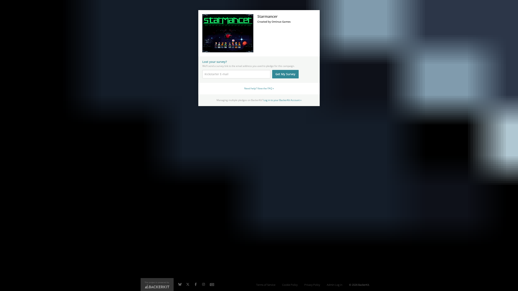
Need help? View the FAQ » (259, 88)
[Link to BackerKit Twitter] (187, 284)
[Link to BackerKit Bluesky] (180, 284)
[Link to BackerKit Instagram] (203, 284)
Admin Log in (334, 285)
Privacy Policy (312, 285)
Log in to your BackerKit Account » (282, 100)
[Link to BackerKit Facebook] (195, 284)
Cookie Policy (290, 285)
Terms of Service (265, 285)
